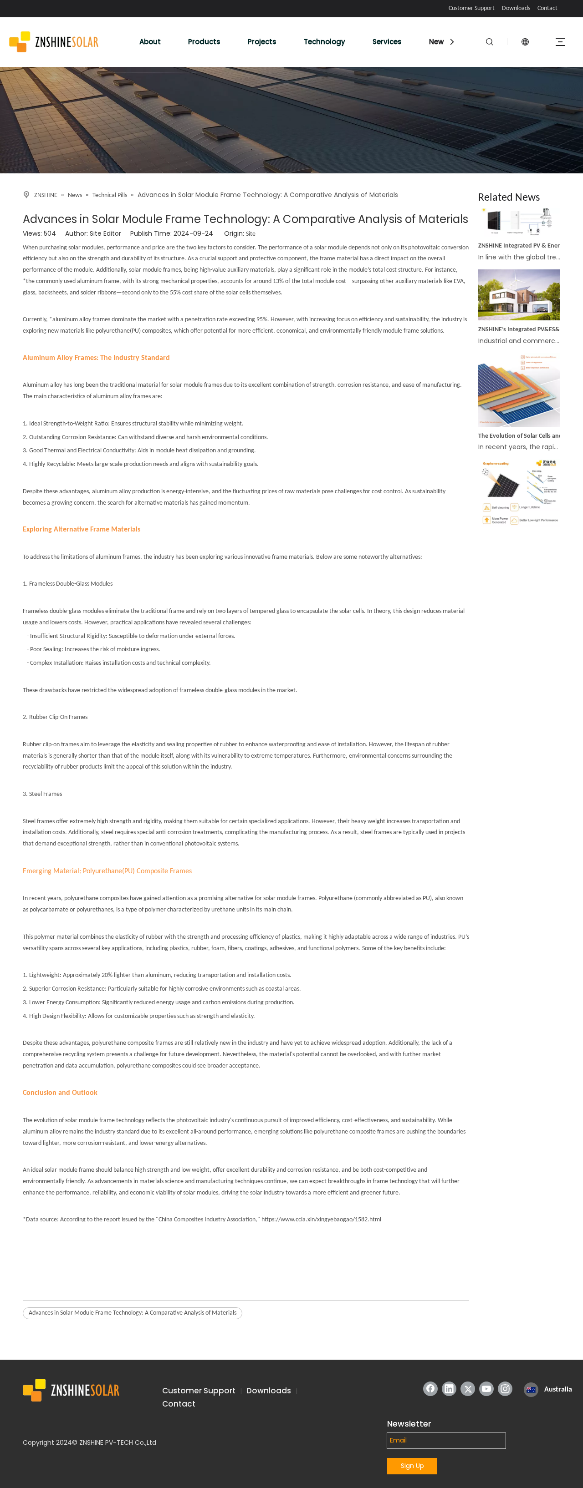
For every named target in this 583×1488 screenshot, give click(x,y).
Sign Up (412, 1465)
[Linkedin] (449, 1389)
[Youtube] (486, 1389)
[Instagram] (505, 1389)
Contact (547, 8)
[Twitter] (467, 1389)
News (438, 41)
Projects (262, 41)
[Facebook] (430, 1389)
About (150, 41)
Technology (324, 41)
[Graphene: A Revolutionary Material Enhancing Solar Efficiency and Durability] (519, 519)
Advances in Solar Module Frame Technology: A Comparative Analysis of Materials (132, 1313)
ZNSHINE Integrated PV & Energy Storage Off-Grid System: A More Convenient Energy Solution (529, 237)
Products (204, 41)
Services (387, 41)
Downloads (516, 8)
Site (251, 234)
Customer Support (472, 8)
